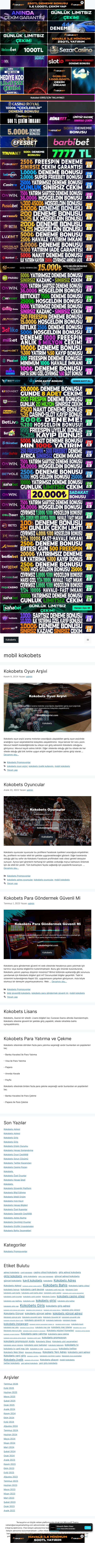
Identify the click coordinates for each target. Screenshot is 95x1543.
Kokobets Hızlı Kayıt (13, 1201)
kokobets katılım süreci (62, 1324)
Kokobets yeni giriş (15, 1355)
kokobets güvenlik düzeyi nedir (13, 1320)
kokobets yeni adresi (79, 1352)
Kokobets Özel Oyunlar (15, 1175)
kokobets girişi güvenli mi (34, 1310)
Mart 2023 (9, 1498)
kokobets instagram (16, 1323)
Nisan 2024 (9, 1443)
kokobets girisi (46, 1300)
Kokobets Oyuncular (24, 784)
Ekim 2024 (9, 1417)
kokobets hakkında (54, 1320)
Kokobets (9, 1171)
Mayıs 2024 (9, 1439)
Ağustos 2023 (11, 1477)
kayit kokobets (32, 1280)
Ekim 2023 (9, 1468)
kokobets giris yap (11, 1306)
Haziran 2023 (10, 1485)
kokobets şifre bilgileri (32, 1360)
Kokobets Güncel (14, 1313)
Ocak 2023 (9, 1506)
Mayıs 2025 (9, 1396)
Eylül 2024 (9, 1422)
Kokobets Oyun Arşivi (25, 671)
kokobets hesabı (69, 1320)
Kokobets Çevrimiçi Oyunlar (17, 1222)
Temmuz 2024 (11, 1430)
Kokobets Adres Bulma (15, 1218)
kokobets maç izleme (61, 1327)
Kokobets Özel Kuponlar (15, 1209)
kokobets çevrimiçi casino (50, 1356)
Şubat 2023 (9, 1502)
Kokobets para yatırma (34, 1333)
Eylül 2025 (9, 1388)
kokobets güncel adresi (67, 1313)
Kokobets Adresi (12, 1129)
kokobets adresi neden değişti (32, 1286)
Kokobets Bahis (55, 1285)
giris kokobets (30, 1276)
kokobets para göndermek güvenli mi (50, 993)
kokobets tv (72, 1344)
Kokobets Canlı (72, 1290)
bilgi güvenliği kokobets (18, 993)
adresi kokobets (11, 1272)
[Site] (47, 164)
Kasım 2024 (10, 1413)
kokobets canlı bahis (12, 1293)
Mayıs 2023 (9, 1489)
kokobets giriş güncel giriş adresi (14, 1310)
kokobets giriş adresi (58, 1305)
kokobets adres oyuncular (20, 879)
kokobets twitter (68, 1348)
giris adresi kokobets (70, 1272)
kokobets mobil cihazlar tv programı (34, 1331)
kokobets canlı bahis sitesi (32, 1293)
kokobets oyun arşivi (17, 766)
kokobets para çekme (58, 1334)
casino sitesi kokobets (45, 1272)
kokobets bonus (11, 1289)
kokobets (47, 1280)
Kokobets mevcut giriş (13, 1331)
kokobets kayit (77, 1324)
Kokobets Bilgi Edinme (15, 1192)
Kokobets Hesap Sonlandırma (18, 1150)
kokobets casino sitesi (70, 1296)
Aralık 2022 (9, 1510)
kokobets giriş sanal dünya (52, 1310)
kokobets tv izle (36, 1349)
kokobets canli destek (32, 1289)
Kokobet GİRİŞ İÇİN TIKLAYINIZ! (47, 97)
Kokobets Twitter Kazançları (17, 1163)
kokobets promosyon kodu (19, 1341)
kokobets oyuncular (43, 879)
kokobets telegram (56, 1345)
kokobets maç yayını (79, 1327)
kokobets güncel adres (38, 1313)
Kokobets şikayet (49, 1359)
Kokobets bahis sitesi (79, 1285)
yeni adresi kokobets (29, 1363)
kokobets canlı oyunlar (13, 1296)
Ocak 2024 (9, 1455)
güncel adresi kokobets (67, 1276)
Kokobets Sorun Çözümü (16, 1159)
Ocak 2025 (9, 1405)
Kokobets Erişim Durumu (16, 1146)
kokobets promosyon (54, 1337)
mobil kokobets (62, 766)
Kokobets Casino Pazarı (15, 1167)
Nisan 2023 (9, 1493)
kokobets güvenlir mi (35, 1320)
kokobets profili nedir (34, 1338)
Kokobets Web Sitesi (14, 1352)
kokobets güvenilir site (71, 1317)
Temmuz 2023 (11, 1481)
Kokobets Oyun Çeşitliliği (16, 1154)
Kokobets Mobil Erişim (15, 1197)
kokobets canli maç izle (54, 1290)
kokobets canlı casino (52, 1293)
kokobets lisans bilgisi (27, 1327)
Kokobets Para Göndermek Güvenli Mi (42, 898)
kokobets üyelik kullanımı (41, 766)
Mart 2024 (9, 1447)
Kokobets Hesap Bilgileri (16, 1205)
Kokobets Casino (49, 1296)
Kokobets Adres (65, 1280)
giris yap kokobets (45, 1276)
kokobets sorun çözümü (13, 1345)
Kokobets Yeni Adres (55, 1352)
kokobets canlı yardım (32, 1296)
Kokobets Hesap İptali (14, 1180)
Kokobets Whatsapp (33, 1352)
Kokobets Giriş (11, 1137)
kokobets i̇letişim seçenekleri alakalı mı (42, 1324)
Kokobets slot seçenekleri (65, 1341)
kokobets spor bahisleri (35, 1345)
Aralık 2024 (9, 1409)
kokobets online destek (82, 1331)
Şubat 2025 (9, 1401)
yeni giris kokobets (48, 1363)
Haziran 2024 (10, 1434)
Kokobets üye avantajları (72, 1356)
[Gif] (47, 267)
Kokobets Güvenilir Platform (17, 1188)
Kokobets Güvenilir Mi (52, 1317)
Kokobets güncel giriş (12, 1317)
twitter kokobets (12, 1363)
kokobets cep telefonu (13, 1301)
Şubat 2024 (9, 1451)
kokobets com (29, 1301)
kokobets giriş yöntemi (71, 1310)
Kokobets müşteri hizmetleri (60, 1330)
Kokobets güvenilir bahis (32, 1317)
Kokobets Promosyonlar (19, 762)
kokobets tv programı (51, 1349)
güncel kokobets (13, 1280)
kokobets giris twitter (66, 1301)
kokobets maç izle (42, 1327)
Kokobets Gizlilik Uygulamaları (19, 1226)
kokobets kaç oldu (11, 1327)
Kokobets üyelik (13, 1359)
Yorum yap (12, 770)
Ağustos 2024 (11, 1426)
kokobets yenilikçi (32, 1356)
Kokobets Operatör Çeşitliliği (18, 1213)
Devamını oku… (11, 754)
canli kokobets (26, 1272)
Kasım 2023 (10, 1464)
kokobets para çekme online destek (15, 1338)
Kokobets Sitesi (43, 1341)
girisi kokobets (13, 1276)
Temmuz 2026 (11, 1384)
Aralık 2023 (9, 1460)
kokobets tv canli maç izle (16, 1348)
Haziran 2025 (10, 1392)
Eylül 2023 (9, 1472)
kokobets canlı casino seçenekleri (73, 1293)
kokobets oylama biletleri (12, 1334)
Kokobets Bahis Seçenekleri (17, 1230)
